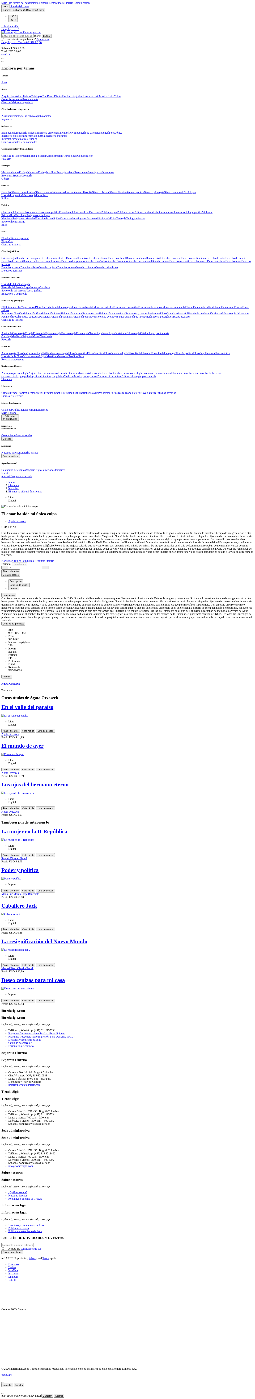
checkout (6, 54)
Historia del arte (90, 96)
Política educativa (29, 316)
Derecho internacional (140, 261)
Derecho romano (66, 267)
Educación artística (103, 307)
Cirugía (29, 333)
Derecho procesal (10, 267)
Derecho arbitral (117, 258)
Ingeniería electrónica (110, 132)
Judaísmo (92, 218)
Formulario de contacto (21, 1045)
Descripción (9, 595)
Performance (16, 99)
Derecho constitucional (193, 258)
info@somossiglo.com (20, 1166)
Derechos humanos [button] (11, 270)
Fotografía (76, 96)
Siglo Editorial (9, 412)
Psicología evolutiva (106, 316)
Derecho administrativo (53, 258)
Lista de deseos (45, 731)
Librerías (7, 439)
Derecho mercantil (179, 261)
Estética (66, 96)
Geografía (26, 175)
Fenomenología (59, 353)
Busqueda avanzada (21, 476)
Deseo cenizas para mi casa (33, 980)
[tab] (127, 595)
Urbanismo (19, 221)
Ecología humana (28, 172)
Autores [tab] (14, 588)
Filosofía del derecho (12, 287)
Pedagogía (7, 316)
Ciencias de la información (16, 155)
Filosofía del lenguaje (163, 353)
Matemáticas (21, 138)
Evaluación (154, 313)
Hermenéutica (222, 353)
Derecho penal (233, 261)
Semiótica (63, 356)
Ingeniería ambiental (47, 132)
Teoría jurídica (34, 290)
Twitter (12, 1267)
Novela (94, 392)
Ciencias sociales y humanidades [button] (19, 142)
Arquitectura (8, 96)
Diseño (58, 96)
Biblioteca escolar (11, 307)
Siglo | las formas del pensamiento (20, 2)
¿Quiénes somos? (17, 1192)
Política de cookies (18, 1228)
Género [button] (5, 178)
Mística (112, 218)
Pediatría (17, 336)
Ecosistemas (81, 172)
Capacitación (28, 307)
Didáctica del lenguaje (57, 307)
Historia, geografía (20, 376)
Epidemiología (53, 333)
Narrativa (85, 392)
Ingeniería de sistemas (87, 132)
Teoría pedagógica (162, 316)
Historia (5, 195)
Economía (6, 175)
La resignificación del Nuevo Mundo (44, 941)
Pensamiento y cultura (109, 376)
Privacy (33, 1258)
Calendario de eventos (13, 469)
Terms (45, 1258)
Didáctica (40, 307)
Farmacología (68, 333)
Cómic (5, 99)
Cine (44, 96)
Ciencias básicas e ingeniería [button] (17, 102)
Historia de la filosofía (13, 356)
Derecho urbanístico (107, 267)
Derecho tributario (86, 267)
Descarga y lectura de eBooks (24, 1039)
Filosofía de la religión (116, 353)
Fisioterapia (82, 333)
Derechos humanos (28, 212)
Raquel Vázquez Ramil (14, 858)
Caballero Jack (19, 906)
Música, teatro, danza (85, 376)
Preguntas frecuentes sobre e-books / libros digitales (36, 1033)
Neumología (95, 333)
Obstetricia (120, 333)
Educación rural (91, 313)
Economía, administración (156, 373)
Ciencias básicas (78, 373)
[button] (10, 26)
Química (32, 138)
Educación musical (72, 313)
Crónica (22, 392)
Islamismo (6, 218)
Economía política (49, 212)
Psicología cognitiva (61, 316)
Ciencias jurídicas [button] (11, 244)
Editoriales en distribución (10, 417)
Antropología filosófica (14, 353)
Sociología (190, 192)
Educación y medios (136, 313)
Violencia (207, 212)
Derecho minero (198, 261)
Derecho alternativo (77, 258)
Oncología (7, 336)
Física (27, 115)
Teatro (110, 96)
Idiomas (218, 313)
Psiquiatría (28, 336)
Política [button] (5, 198)
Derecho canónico (136, 258)
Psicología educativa (84, 316)
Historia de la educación (200, 313)
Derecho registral (48, 267)
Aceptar (19, 1385)
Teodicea (73, 356)
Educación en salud (223, 307)
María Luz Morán (11, 893)
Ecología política (47, 172)
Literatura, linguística (52, 376)
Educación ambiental (81, 307)
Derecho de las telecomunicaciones (42, 261)
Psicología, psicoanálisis (143, 376)
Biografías (7, 241)
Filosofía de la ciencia (210, 373)
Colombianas (8, 435)
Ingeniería (35, 376)
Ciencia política (9, 212)
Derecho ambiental (98, 258)
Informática (7, 138)
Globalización (85, 212)
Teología (121, 218)
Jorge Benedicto (30, 893)
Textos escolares (181, 316)
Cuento (30, 392)
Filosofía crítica (95, 353)
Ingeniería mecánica (56, 135)
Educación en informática (199, 307)
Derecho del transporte (28, 258)
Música (103, 96)
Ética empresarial (19, 238)
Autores (7, 676)
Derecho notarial (216, 261)
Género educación (64, 192)
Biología (19, 115)
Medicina (69, 376)
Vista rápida (28, 731)
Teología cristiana (135, 218)
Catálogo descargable (20, 1042)
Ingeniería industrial (34, 135)
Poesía (16, 316)
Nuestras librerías (10, 452)
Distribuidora (56, 2)
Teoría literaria (132, 392)
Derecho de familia (235, 258)
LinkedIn (13, 1276)
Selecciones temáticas (53, 469)
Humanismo (32, 356)
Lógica (42, 356)
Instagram (13, 1273)
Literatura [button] (6, 379)
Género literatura (118, 192)
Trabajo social (38, 155)
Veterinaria (46, 336)
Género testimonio (174, 192)
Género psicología (154, 192)
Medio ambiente (10, 172)
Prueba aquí (42, 39)
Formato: (6, 563)
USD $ (13, 16)
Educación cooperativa (125, 307)
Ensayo (38, 392)
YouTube (13, 1270)
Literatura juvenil (70, 392)
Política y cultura (143, 212)
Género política (135, 192)
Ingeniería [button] (6, 119)
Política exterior (125, 212)
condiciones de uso (31, 1248)
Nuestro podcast (5, 475)
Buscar (46, 36)
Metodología (29, 195)
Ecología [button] (6, 158)
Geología (35, 115)
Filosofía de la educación (173, 313)
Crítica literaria (9, 392)
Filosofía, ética (190, 373)
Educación (176, 373)
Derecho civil (153, 258)
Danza (50, 96)
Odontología (133, 333)
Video (117, 96)
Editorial (44, 2)
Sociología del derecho (13, 290)
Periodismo (42, 195)
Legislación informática (37, 287)
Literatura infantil (51, 392)
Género (5, 376)
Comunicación (82, 2)
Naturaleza (108, 172)
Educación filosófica (12, 313)
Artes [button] (4, 82)
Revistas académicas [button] (12, 359)
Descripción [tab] (16, 581)
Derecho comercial (171, 258)
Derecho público (29, 267)
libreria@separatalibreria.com (24, 1084)
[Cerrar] (2, 1382)
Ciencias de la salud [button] (12, 319)
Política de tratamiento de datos (25, 1231)
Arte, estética (62, 373)
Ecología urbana (65, 172)
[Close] (2, 61)
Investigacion (95, 172)
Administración (54, 155)
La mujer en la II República (34, 831)
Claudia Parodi (25, 968)
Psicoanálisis (8, 215)
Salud (120, 316)
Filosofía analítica (77, 353)
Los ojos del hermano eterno (35, 784)
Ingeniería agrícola (26, 132)
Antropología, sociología (14, 373)
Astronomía (7, 115)
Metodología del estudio (235, 313)
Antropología (70, 155)
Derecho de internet (12, 261)
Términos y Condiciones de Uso (26, 1225)
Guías (15, 409)
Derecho (6, 192)
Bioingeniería (8, 132)
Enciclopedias (26, 409)
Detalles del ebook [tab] (19, 585)
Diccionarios (41, 409)
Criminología (8, 258)
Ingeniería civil (67, 132)
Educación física (33, 313)
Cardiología (18, 333)
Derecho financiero (117, 261)
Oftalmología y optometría (154, 333)
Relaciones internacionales (167, 212)
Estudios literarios (166, 392)
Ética (81, 356)
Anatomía (6, 333)
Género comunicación (23, 192)
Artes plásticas (23, 96)
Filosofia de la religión (47, 218)
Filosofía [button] (6, 339)
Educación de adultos (150, 307)
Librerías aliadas (29, 452)
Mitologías (102, 218)
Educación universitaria (112, 313)
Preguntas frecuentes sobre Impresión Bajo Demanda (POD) (41, 1036)
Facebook (13, 1264)
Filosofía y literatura (204, 353)
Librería (69, 2)
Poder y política (20, 870)
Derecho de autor (215, 258)
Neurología (108, 333)
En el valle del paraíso (27, 707)
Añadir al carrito (11, 571)
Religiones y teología (38, 215)
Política (14, 284)
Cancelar (7, 1385)
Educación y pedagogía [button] (14, 293)
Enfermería (39, 333)
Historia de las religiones (73, 218)
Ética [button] (4, 224)
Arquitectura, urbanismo (41, 373)
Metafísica (52, 356)
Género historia (100, 192)
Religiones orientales (23, 218)
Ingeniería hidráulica (12, 135)
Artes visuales (94, 373)
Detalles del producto (13, 623)
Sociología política (192, 212)
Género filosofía (83, 192)
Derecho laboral (160, 261)
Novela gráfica (148, 392)
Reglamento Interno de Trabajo (25, 1198)
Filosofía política (68, 212)
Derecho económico (96, 261)
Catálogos (36, 96)
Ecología (137, 373)
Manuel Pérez (9, 968)
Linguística (16, 195)
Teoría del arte (30, 99)
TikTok (12, 1279)
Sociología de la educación (137, 316)
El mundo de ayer (22, 746)
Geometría (46, 115)
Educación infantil (52, 313)
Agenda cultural (10, 456)
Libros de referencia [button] (12, 395)
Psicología (21, 215)
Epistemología (34, 353)
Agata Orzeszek (17, 521)
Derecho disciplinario (73, 261)
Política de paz (109, 212)
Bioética (5, 238)
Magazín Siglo (34, 469)
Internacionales (24, 435)
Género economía (44, 192)
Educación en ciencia (173, 307)
